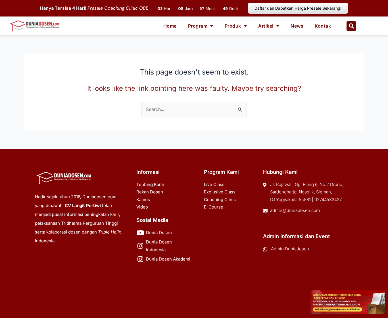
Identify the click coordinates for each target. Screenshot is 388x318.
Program (198, 26)
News (297, 26)
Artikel (266, 26)
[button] (351, 26)
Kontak (323, 26)
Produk (233, 26)
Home (170, 26)
